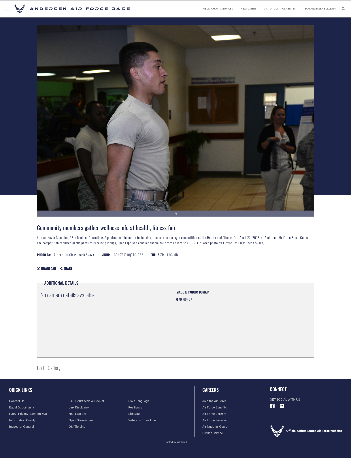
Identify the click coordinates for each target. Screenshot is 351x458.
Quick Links (20, 389)
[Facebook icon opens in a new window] (272, 405)
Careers (210, 389)
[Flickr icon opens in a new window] (281, 405)
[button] (6, 8)
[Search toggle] (343, 8)
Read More (183, 299)
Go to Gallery (49, 368)
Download (48, 268)
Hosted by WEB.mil (176, 441)
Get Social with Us (285, 399)
